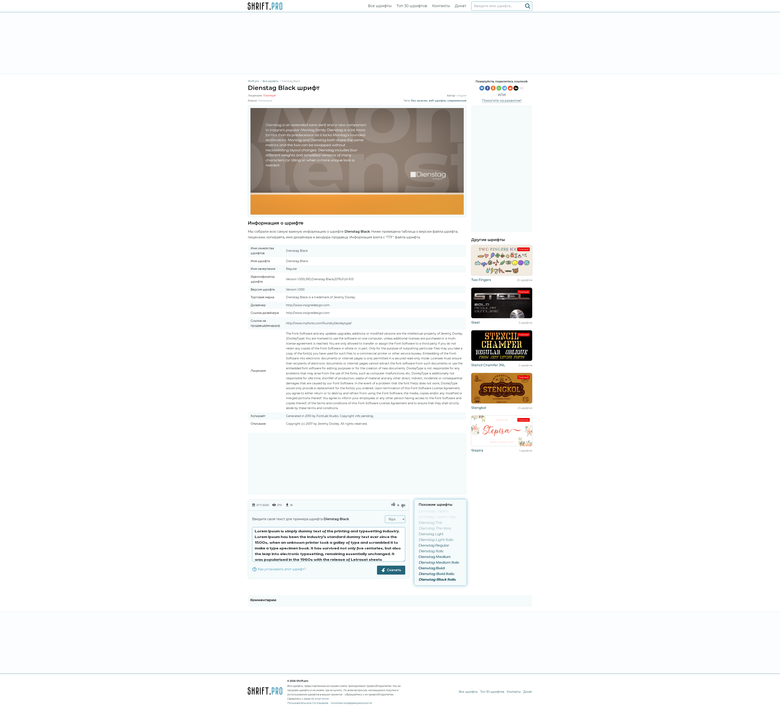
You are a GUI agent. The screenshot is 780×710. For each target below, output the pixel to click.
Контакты (441, 6)
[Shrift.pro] (265, 6)
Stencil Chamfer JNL (488, 365)
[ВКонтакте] (481, 88)
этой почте (322, 698)
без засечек (419, 100)
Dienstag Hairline (434, 511)
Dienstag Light (431, 534)
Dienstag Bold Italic (436, 574)
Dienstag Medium (435, 557)
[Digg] (516, 88)
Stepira (477, 450)
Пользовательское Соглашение (307, 703)
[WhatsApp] (498, 88)
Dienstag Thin (430, 523)
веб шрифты (437, 100)
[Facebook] (487, 88)
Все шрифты (380, 6)
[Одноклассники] (493, 88)
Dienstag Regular (434, 545)
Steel (475, 322)
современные (456, 100)
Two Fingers (481, 280)
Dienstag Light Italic (436, 540)
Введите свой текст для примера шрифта (300, 519)
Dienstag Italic (431, 551)
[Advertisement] (390, 43)
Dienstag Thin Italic (435, 528)
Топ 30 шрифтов (411, 6)
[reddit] (510, 88)
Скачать (394, 570)
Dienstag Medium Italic (439, 562)
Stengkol (478, 408)
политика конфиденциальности (351, 703)
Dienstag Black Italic (437, 579)
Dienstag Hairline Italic (437, 517)
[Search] (527, 6)
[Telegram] (504, 88)
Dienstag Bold (432, 568)
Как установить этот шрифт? (282, 569)
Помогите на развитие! (501, 101)
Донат (460, 6)
